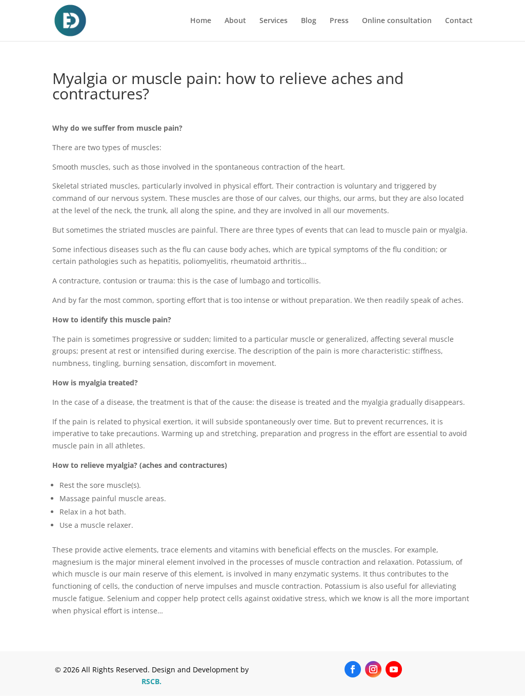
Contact (459, 21)
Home (200, 21)
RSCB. (151, 681)
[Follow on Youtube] (394, 669)
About (235, 21)
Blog (308, 21)
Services (273, 21)
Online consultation (397, 21)
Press (339, 21)
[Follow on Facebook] (353, 669)
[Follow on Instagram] (373, 669)
